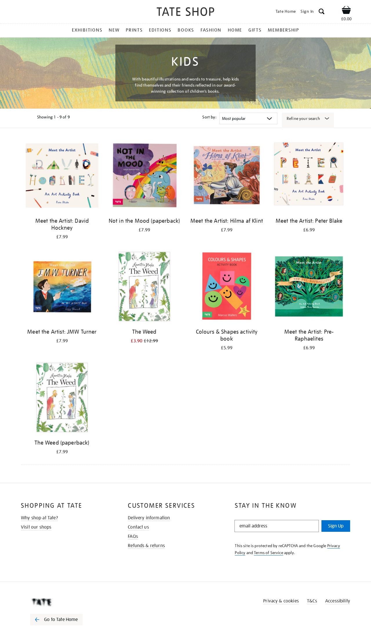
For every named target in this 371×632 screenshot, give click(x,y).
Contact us (138, 527)
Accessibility (337, 601)
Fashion (211, 30)
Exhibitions (87, 30)
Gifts (255, 30)
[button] (321, 12)
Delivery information (149, 518)
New (114, 30)
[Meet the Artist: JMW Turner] (62, 287)
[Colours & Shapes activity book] (226, 287)
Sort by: (209, 117)
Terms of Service (268, 552)
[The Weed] (144, 287)
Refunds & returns (146, 546)
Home (235, 30)
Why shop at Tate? (39, 518)
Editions (160, 30)
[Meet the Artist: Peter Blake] (309, 176)
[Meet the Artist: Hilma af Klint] (226, 176)
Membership (283, 30)
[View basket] (346, 11)
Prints (134, 30)
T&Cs (312, 601)
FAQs (133, 536)
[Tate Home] (66, 602)
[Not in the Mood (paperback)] (144, 176)
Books (186, 30)
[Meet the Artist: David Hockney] (62, 176)
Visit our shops (36, 527)
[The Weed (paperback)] (62, 398)
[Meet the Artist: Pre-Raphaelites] (309, 287)
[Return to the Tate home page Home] (185, 12)
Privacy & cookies (281, 601)
